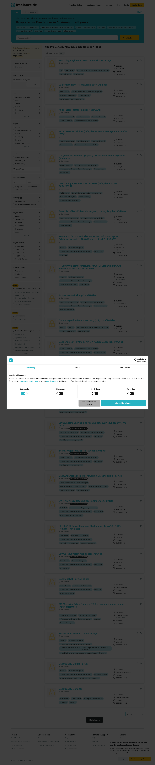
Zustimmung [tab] (30, 368)
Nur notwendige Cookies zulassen (89, 403)
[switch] (60, 393)
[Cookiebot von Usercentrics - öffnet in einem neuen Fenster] (136, 360)
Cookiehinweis (52, 381)
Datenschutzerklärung (29, 381)
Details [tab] (77, 368)
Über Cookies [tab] (125, 368)
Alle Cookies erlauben (123, 403)
